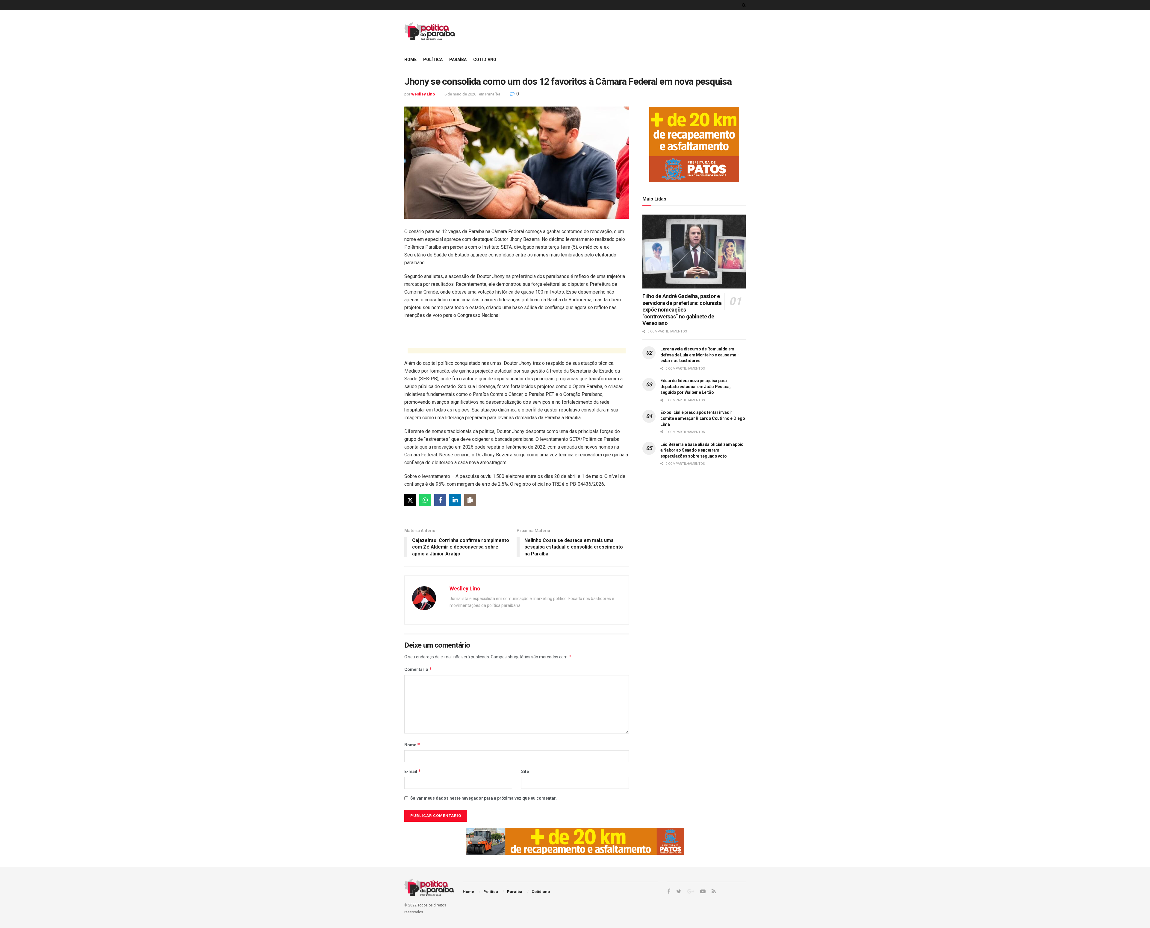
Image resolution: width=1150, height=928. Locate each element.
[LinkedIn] (455, 500)
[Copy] (470, 500)
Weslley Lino (423, 94)
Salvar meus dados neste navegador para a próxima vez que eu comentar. (483, 798)
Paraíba (458, 59)
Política (433, 59)
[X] (410, 500)
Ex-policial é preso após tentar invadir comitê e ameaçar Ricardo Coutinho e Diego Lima (702, 418)
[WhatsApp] (425, 500)
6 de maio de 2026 (460, 94)
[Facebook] (440, 500)
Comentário (418, 669)
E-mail (412, 771)
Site (525, 771)
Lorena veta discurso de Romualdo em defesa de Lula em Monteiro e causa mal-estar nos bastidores (699, 355)
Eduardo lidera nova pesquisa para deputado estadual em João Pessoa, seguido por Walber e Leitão (695, 386)
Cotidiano (484, 59)
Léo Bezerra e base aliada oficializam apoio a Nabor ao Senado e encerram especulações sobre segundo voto (702, 450)
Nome (412, 745)
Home (410, 59)
